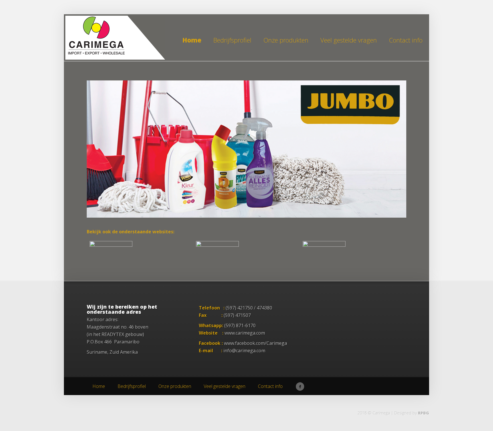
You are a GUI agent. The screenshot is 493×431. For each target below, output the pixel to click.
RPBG (423, 413)
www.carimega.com (245, 333)
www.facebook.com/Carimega (255, 343)
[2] (97, 213)
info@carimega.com (244, 350)
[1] (92, 213)
